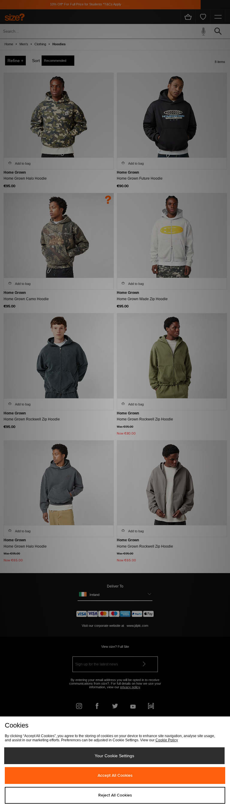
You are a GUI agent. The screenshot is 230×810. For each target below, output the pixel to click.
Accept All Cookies (115, 775)
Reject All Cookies (115, 795)
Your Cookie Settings (114, 755)
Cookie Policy (166, 740)
